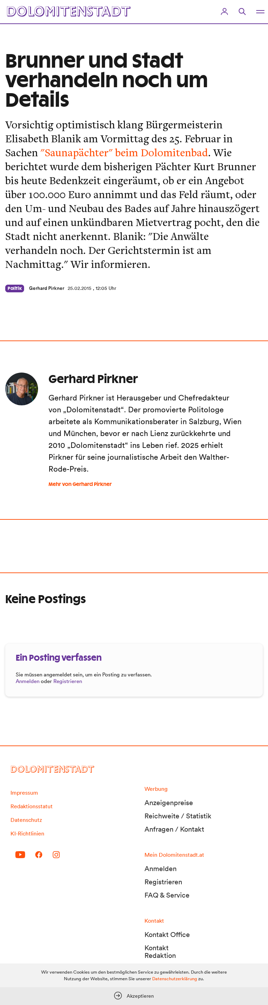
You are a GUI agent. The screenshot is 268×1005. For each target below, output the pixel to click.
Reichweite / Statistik (177, 816)
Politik (15, 288)
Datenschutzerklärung (174, 979)
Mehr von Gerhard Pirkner (80, 484)
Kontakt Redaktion (160, 952)
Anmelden (27, 681)
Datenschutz (26, 819)
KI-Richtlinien (27, 833)
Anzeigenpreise (168, 802)
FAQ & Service (166, 895)
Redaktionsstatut (31, 806)
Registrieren (67, 681)
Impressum (24, 792)
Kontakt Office (167, 934)
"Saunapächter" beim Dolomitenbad (124, 152)
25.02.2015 (79, 288)
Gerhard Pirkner (46, 288)
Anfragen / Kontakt (174, 829)
